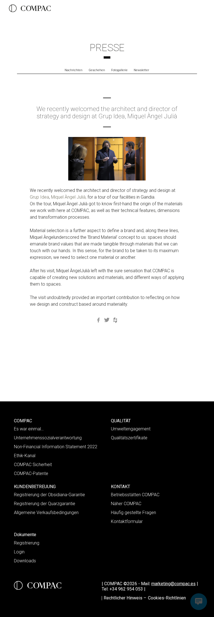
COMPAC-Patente (31, 473)
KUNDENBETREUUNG (35, 486)
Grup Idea (39, 197)
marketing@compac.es (173, 583)
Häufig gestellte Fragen (133, 512)
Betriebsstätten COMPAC (135, 494)
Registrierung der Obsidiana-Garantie (49, 494)
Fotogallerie (119, 70)
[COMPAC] (30, 8)
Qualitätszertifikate (129, 437)
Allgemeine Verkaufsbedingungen (46, 512)
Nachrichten (73, 70)
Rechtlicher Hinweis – (125, 598)
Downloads (25, 560)
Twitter (107, 320)
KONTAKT (120, 486)
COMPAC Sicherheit (33, 464)
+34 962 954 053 (127, 589)
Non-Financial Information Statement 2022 (55, 446)
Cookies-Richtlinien (167, 598)
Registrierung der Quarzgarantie (44, 503)
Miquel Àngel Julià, (68, 197)
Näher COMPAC (126, 503)
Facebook (98, 320)
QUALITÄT (121, 420)
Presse (107, 48)
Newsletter (141, 70)
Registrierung (26, 543)
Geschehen (97, 70)
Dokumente (25, 534)
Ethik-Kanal (24, 455)
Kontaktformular (127, 521)
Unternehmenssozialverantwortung (48, 437)
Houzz (115, 320)
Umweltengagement (130, 429)
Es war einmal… (29, 429)
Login (19, 552)
